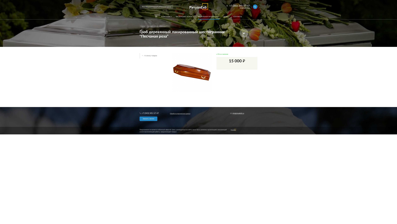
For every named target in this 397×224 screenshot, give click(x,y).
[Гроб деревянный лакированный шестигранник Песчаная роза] (191, 72)
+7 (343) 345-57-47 (239, 6)
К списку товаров (151, 56)
